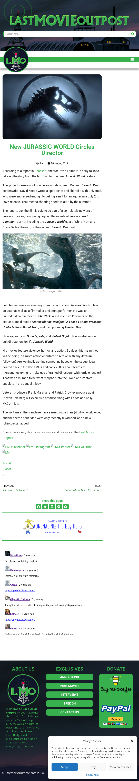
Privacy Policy (92, 774)
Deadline (40, 171)
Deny (93, 767)
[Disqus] (52, 592)
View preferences (120, 767)
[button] (132, 741)
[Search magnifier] (132, 34)
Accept (65, 767)
